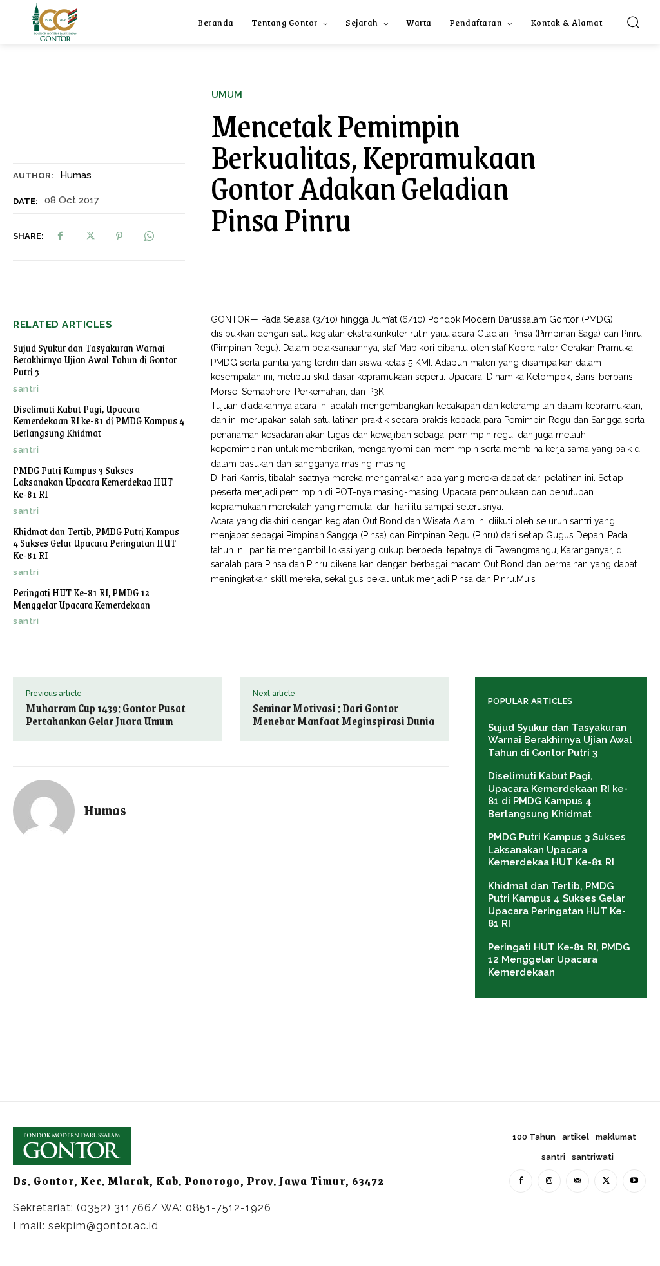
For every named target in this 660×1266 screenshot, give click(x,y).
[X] (89, 236)
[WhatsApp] (149, 236)
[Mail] (577, 1181)
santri (26, 388)
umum (226, 95)
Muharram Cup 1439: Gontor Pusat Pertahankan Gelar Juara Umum (106, 715)
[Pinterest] (119, 236)
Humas (76, 175)
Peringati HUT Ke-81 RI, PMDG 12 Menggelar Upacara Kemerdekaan (81, 598)
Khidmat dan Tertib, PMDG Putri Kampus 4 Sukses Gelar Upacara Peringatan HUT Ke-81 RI (96, 543)
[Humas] (48, 811)
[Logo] (54, 22)
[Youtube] (634, 1181)
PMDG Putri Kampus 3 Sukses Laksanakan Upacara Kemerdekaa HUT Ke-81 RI (93, 482)
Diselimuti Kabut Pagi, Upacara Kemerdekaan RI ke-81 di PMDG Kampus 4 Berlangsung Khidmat (98, 420)
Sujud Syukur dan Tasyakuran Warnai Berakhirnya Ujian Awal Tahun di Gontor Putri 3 (95, 359)
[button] (633, 22)
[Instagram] (549, 1181)
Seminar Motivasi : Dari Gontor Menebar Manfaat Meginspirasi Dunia (343, 715)
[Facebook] (60, 236)
